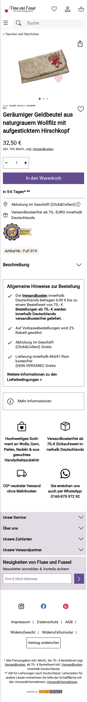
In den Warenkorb (43, 178)
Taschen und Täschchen (22, 34)
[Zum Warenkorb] (81, 9)
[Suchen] (19, 23)
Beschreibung (16, 264)
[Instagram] (21, 606)
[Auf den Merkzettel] (80, 109)
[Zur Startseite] (22, 9)
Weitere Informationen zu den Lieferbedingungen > (32, 377)
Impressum (20, 622)
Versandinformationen (62, 682)
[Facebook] (43, 606)
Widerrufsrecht (22, 632)
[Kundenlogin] (68, 9)
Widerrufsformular (57, 632)
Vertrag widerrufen (43, 642)
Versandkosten (43, 149)
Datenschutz (47, 622)
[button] (80, 44)
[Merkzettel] (54, 9)
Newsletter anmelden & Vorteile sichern (36, 569)
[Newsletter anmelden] (79, 579)
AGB (69, 622)
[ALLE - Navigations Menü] (5, 22)
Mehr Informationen (34, 401)
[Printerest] (66, 606)
